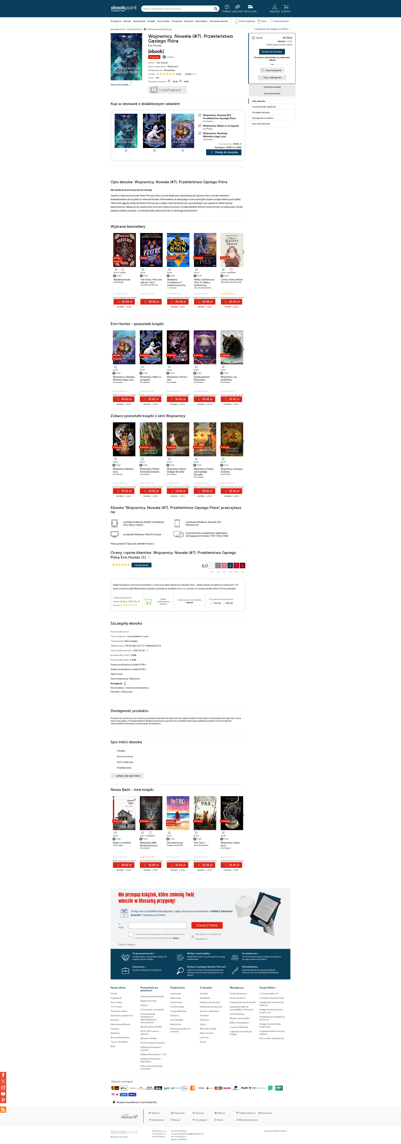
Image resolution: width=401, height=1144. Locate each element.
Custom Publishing (239, 1027)
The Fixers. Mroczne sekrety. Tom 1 (151, 281)
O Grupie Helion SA (269, 993)
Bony (264, 21)
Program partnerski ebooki (242, 1002)
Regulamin (205, 998)
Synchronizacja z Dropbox (152, 1042)
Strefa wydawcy (237, 998)
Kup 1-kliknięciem (272, 77)
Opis (258, 101)
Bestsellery (201, 21)
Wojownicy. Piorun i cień (177, 378)
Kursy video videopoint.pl (271, 1038)
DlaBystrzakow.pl (247, 1113)
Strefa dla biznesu (238, 993)
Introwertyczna (175, 842)
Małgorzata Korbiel (175, 845)
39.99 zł (153, 301)
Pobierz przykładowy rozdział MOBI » (129, 669)
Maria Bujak (118, 282)
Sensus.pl (199, 1113)
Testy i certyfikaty (119, 1041)
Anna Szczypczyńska (202, 288)
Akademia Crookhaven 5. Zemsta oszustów (176, 282)
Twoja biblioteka (178, 1011)
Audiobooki (139, 21)
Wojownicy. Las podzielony (229, 378)
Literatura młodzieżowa (137, 687)
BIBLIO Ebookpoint (239, 1022)
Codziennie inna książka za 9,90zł (271, 29)
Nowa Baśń (169, 70)
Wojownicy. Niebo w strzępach (221, 125)
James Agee (118, 845)
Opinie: (189, 74)
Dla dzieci (115, 691)
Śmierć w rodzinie (122, 842)
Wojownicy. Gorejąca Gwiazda (232, 470)
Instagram (3, 1087)
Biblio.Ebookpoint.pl (248, 1120)
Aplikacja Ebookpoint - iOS (153, 1054)
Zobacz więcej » (127, 944)
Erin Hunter (162, 62)
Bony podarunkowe (120, 1037)
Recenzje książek (208, 1028)
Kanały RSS (3, 1109)
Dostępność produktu (262, 118)
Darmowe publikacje (120, 1024)
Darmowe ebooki (219, 21)
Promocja (154, 57)
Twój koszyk (176, 1002)
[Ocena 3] (164, 74)
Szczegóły (261, 112)
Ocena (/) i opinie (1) (264, 106)
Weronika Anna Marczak (231, 282)
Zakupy (144, 1005)
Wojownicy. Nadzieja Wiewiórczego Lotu (215, 135)
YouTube (3, 1094)
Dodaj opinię (141, 564)
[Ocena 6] (173, 74)
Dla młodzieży (117, 687)
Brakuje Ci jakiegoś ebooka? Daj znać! (206, 966)
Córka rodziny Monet (232, 279)
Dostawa (204, 1015)
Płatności (204, 1019)
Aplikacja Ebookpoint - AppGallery (151, 1060)
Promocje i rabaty (119, 1011)
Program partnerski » (144, 953)
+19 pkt (170, 57)
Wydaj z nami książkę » (199, 953)
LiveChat (204, 1037)
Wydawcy (115, 1033)
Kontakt (204, 993)
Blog (113, 1046)
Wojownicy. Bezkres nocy (123, 470)
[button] (243, 252)
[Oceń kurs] (121, 564)
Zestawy (115, 1028)
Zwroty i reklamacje (209, 1011)
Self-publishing (237, 1014)
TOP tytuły (116, 1006)
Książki (151, 21)
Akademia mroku (122, 279)
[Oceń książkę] (166, 74)
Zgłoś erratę (117, 674)
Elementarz (127, 691)
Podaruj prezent (281, 21)
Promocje (177, 21)
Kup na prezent (273, 70)
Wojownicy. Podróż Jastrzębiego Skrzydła (204, 471)
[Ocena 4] (167, 74)
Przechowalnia (177, 1006)
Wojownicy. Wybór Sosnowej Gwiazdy (150, 470)
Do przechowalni (272, 93)
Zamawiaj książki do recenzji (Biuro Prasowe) (241, 1008)
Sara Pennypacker (201, 845)
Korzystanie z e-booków (152, 1009)
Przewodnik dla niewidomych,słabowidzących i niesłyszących (148, 1018)
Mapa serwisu (206, 1033)
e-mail (120, 925)
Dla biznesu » (139, 966)
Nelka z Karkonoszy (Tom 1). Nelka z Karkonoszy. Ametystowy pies (204, 283)
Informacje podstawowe (152, 996)
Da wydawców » (250, 953)
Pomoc (149, 543)
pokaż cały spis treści (128, 775)
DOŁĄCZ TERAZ (207, 925)
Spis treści (261, 123)
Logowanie (175, 993)
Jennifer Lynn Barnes (149, 285)
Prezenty (174, 1015)
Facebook (3, 1075)
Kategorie (116, 21)
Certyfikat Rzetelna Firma (271, 998)
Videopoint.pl (157, 1120)
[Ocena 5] (170, 74)
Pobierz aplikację (247, 21)
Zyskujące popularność (122, 1015)
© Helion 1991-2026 (119, 1137)
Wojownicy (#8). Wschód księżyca (149, 844)
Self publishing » (250, 966)
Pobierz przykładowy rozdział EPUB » (128, 664)
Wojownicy (172, 66)
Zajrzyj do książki (119, 84)
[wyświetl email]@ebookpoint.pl (190, 1134)
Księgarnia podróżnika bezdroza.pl (270, 1025)
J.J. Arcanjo (172, 288)
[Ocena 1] (158, 74)
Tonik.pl (283, 1131)
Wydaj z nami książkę (240, 1018)
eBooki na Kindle (148, 1038)
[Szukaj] (215, 8)
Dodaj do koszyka (272, 51)
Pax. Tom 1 (199, 842)
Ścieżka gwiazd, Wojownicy (202, 378)
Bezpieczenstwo (148, 1000)
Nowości (188, 21)
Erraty (203, 1024)
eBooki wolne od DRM (151, 1026)
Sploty (220, 1120)
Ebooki (127, 21)
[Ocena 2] (161, 74)
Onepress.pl (179, 1113)
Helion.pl (155, 1113)
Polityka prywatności (210, 1002)
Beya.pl (176, 1120)
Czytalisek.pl (201, 1120)
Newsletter (175, 1024)
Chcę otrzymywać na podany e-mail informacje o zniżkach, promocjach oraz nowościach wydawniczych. (160, 935)
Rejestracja (175, 998)
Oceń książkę (176, 1019)
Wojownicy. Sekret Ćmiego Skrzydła (176, 470)
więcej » (176, 938)
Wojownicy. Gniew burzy (230, 844)
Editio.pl (221, 1113)
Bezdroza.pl (266, 1113)
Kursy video (163, 21)
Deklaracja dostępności (211, 1006)
